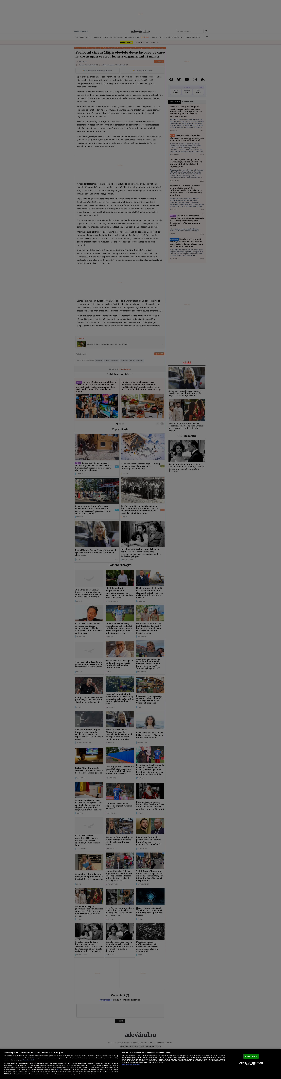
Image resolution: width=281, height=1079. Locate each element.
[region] (140, 1064)
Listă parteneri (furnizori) (131, 1064)
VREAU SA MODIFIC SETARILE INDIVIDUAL (251, 1064)
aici (57, 1070)
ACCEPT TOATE (251, 1056)
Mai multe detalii (28, 1060)
